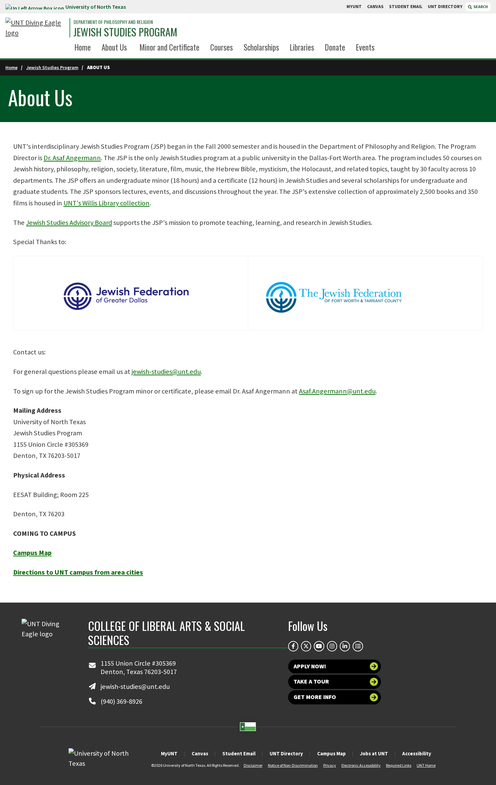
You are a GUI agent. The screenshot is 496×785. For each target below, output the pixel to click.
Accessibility (416, 753)
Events (365, 47)
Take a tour (311, 681)
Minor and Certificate (169, 47)
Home (83, 47)
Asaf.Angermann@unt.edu (337, 391)
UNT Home (426, 765)
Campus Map (331, 753)
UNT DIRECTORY (445, 6)
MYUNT (354, 6)
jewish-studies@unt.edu (166, 371)
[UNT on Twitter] (306, 646)
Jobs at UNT (374, 753)
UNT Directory (286, 753)
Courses (221, 47)
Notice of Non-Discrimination (293, 765)
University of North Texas (95, 6)
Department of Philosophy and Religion (113, 22)
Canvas (200, 753)
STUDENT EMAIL (405, 6)
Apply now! (310, 666)
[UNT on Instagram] (332, 646)
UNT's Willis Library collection (106, 203)
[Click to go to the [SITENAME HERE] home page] (35, 28)
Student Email (238, 753)
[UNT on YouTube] (319, 646)
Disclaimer (253, 765)
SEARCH (480, 6)
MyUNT (169, 753)
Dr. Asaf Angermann (72, 157)
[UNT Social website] (358, 646)
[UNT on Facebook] (293, 646)
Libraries (302, 47)
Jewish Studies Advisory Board (69, 222)
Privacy (329, 765)
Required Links (398, 765)
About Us (114, 47)
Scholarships (261, 47)
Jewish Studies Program (125, 32)
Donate (335, 47)
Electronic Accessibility (361, 765)
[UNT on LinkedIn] (345, 646)
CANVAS (375, 6)
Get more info (315, 697)
